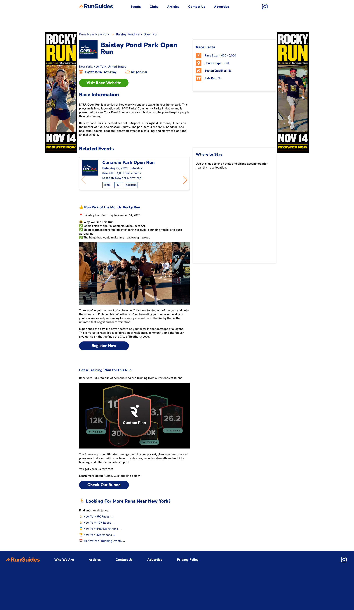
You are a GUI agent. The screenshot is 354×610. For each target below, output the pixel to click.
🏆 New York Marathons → (97, 535)
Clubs (154, 6)
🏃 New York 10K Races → (97, 523)
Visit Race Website (103, 82)
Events (136, 6)
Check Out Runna (104, 484)
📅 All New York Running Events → (102, 541)
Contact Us (196, 6)
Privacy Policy (188, 559)
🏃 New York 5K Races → (96, 516)
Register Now (104, 345)
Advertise (221, 6)
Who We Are (64, 559)
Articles (173, 6)
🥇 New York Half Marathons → (100, 529)
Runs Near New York (94, 34)
